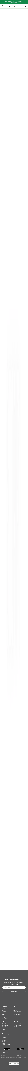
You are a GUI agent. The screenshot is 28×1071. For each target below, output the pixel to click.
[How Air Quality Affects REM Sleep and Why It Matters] (14, 472)
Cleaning (4, 732)
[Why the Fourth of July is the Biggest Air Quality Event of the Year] (14, 503)
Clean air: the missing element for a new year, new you (12, 57)
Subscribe (14, 991)
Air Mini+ (15, 1008)
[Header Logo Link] (14, 6)
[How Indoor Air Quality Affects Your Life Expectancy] (14, 285)
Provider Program (17, 1025)
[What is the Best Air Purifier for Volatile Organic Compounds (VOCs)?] (14, 642)
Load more (14, 963)
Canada (4, 1037)
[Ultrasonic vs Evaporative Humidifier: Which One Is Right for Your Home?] (14, 407)
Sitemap (15, 1013)
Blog (3, 1010)
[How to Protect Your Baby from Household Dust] (14, 316)
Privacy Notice (3, 1055)
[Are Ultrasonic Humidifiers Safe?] (14, 379)
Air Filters (4, 1031)
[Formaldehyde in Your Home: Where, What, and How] (14, 679)
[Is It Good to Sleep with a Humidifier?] (14, 747)
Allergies (4, 627)
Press (3, 1014)
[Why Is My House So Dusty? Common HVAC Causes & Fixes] (14, 347)
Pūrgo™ (15, 1026)
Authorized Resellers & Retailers (4, 1042)
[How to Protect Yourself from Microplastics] (12, 116)
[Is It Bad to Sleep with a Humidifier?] (14, 778)
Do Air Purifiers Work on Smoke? (14, 728)
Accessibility (4, 1018)
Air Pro (15, 1010)
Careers (4, 1011)
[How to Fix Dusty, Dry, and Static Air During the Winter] (14, 223)
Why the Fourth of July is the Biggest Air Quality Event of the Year (13, 519)
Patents (3, 1017)
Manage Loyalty (17, 1014)
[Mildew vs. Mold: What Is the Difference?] (12, 144)
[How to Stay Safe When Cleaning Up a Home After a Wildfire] (12, 86)
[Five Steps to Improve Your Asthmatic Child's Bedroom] (14, 607)
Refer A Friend (17, 1015)
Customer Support (6, 1015)
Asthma (11, 627)
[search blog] (21, 27)
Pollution (4, 699)
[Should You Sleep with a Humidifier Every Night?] (14, 809)
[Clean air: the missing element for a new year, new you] (12, 42)
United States (5, 1036)
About (3, 1008)
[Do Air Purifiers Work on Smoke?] (14, 714)
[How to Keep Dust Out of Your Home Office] (14, 441)
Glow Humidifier (17, 1011)
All (15, 175)
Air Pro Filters (5, 1026)
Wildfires (11, 732)
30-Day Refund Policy (13, 1057)
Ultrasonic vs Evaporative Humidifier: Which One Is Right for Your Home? (13, 424)
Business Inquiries (18, 1023)
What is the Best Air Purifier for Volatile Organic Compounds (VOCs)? (13, 658)
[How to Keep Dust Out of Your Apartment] (14, 903)
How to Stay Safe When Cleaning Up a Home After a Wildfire (12, 102)
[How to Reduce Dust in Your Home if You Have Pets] (14, 192)
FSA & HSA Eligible (6, 1044)
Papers (3, 1013)
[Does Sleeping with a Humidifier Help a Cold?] (14, 840)
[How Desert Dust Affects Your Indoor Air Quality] (14, 254)
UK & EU (4, 1038)
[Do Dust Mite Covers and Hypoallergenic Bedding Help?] (14, 536)
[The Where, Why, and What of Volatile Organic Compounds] (14, 934)
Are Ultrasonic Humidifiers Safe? (14, 393)
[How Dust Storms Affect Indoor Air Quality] (14, 872)
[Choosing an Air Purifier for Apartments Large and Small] (14, 571)
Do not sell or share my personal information (14, 1055)
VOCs (3, 664)
